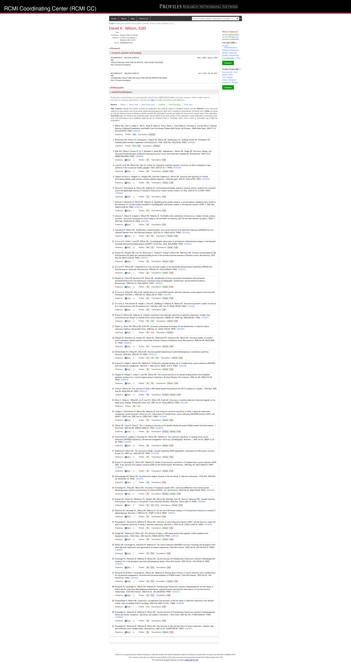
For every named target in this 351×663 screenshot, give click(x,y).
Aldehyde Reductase (230, 50)
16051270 (143, 391)
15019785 (139, 479)
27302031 (119, 193)
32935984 (139, 156)
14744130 (210, 490)
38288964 (191, 142)
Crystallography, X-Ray (231, 58)
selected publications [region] (121, 92)
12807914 (175, 536)
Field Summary (175, 105)
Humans (152, 134)
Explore (228, 63)
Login (111, 23)
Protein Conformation (230, 55)
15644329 (159, 428)
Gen (134, 146)
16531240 (152, 354)
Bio (147, 160)
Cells (164, 160)
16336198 (182, 366)
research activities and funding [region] (126, 53)
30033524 (206, 179)
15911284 (184, 403)
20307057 (144, 258)
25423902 (145, 221)
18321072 (182, 269)
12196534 (119, 617)
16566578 (127, 343)
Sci (147, 197)
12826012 (171, 513)
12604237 (119, 550)
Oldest (123, 105)
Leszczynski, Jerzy (230, 72)
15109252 (119, 467)
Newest (114, 105)
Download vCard (126, 43)
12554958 (180, 603)
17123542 (191, 306)
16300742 (124, 380)
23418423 (188, 244)
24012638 (185, 233)
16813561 (167, 295)
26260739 (138, 207)
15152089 (154, 453)
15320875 (127, 442)
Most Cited (133, 105)
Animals (165, 171)
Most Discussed (148, 105)
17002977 (205, 318)
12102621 (188, 629)
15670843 (163, 417)
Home (114, 18)
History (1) (143, 18)
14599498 (201, 502)
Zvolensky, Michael (230, 82)
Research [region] (116, 48)
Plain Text (188, 105)
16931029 (180, 329)
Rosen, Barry (227, 75)
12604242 (176, 592)
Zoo (156, 505)
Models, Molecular (229, 53)
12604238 (134, 578)
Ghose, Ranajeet (229, 80)
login (152, 100)
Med (134, 134)
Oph (139, 146)
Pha (152, 553)
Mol (147, 183)
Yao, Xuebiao (227, 77)
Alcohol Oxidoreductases (229, 47)
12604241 (119, 564)
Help (133, 18)
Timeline (161, 105)
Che (152, 332)
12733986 (208, 525)
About (123, 18)
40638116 (137, 131)
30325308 (177, 168)
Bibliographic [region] (117, 87)
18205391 (159, 283)
